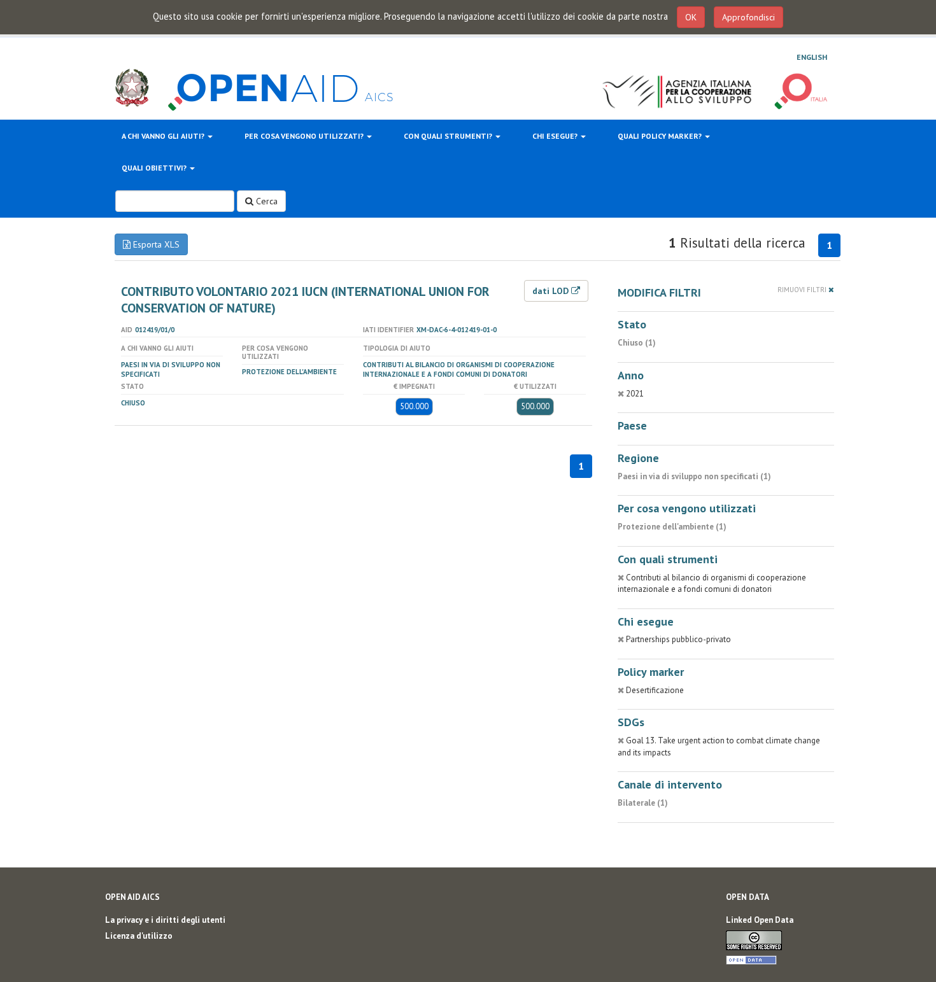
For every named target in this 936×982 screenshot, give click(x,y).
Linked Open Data (759, 920)
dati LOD (551, 291)
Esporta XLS (155, 244)
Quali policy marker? (661, 136)
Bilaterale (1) (643, 802)
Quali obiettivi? (155, 167)
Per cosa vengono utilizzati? (305, 136)
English (812, 57)
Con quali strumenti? (449, 136)
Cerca (265, 201)
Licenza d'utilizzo (139, 935)
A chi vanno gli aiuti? (164, 136)
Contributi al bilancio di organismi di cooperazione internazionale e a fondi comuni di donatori (459, 369)
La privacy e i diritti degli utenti (165, 920)
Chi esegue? (555, 136)
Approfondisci (748, 17)
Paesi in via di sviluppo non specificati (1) (694, 476)
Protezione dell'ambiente (289, 371)
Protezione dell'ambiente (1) (672, 526)
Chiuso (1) (637, 342)
